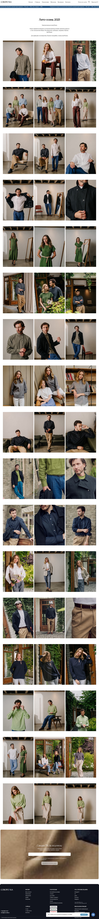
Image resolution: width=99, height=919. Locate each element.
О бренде (37, 2)
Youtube (76, 897)
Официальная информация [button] (81, 909)
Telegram (77, 899)
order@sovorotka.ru (5, 912)
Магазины (53, 2)
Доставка (52, 895)
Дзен (76, 895)
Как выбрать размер (55, 892)
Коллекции (61, 2)
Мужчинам (28, 893)
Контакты (67, 2)
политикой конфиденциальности (38, 859)
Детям (26, 897)
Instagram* (77, 892)
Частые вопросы (54, 899)
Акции (51, 901)
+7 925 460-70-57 (4, 911)
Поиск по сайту (82, 2)
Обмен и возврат (54, 897)
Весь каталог (28, 892)
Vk (75, 893)
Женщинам (28, 895)
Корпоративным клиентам (56, 903)
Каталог (31, 2)
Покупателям (45, 2)
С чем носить (28, 910)
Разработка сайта (78, 917)
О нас (26, 909)
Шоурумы (27, 899)
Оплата (51, 893)
